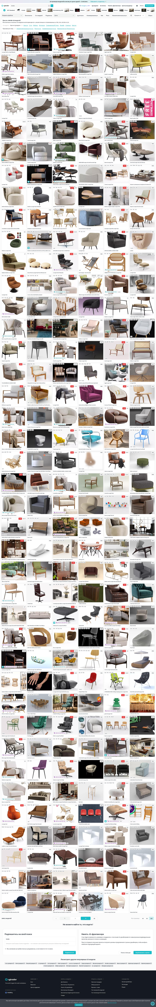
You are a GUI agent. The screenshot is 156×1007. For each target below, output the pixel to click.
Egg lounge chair (108, 52)
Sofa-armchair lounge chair (136, 802)
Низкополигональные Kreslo (25, 28)
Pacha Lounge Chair (83, 515)
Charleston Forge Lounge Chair (85, 52)
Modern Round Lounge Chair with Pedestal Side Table (13, 625)
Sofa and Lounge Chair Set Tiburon (112, 559)
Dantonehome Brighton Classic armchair (87, 405)
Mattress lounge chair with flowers (35, 669)
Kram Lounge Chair (108, 735)
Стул (30, 25)
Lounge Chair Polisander (58, 272)
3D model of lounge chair (135, 559)
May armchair (133, 625)
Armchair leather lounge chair (85, 449)
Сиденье (68, 25)
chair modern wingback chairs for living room (139, 537)
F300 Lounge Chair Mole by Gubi (59, 868)
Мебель (35, 25)
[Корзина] (137, 5)
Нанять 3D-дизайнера (66, 987)
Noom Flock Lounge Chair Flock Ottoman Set (37, 272)
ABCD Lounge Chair (83, 537)
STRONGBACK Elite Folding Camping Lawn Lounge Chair (116, 691)
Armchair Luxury (31, 757)
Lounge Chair (133, 52)
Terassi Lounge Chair (109, 184)
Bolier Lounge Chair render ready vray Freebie (139, 427)
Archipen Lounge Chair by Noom (34, 228)
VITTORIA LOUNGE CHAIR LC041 (111, 96)
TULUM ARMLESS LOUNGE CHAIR (9, 383)
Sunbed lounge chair (32, 118)
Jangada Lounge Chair (6, 140)
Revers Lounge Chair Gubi (110, 912)
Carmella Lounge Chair (58, 493)
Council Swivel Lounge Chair (85, 228)
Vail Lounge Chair (5, 96)
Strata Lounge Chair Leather (110, 780)
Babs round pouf (133, 471)
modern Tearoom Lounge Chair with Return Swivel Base (39, 471)
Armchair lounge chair (134, 515)
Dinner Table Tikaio (32, 713)
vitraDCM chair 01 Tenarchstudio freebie (87, 669)
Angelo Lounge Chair (109, 74)
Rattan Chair (30, 515)
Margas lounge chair (109, 537)
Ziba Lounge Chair (5, 581)
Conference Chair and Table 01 (85, 912)
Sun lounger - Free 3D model (85, 272)
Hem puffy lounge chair (58, 96)
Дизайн (62, 25)
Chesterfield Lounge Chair (33, 449)
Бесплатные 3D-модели (67, 990)
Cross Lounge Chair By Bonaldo (111, 669)
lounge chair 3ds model (135, 228)
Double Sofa (30, 868)
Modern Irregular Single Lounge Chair (112, 206)
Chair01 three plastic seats (84, 824)
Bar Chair (81, 802)
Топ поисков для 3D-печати (98, 992)
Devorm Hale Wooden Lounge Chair (9, 603)
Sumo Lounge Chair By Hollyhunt (60, 294)
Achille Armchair (31, 360)
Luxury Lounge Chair (6, 669)
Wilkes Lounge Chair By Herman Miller (112, 846)
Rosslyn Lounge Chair (109, 868)
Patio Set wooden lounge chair (34, 74)
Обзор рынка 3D (95, 984)
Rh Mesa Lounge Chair (6, 405)
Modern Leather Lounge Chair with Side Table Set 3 (12, 890)
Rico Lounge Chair (57, 647)
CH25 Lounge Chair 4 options (8, 74)
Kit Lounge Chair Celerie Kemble (8, 757)
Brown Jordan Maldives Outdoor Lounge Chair (11, 449)
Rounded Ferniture (83, 868)
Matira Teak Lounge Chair (7, 427)
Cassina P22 (81, 625)
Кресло (26, 25)
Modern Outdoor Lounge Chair (8, 713)
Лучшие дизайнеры (127, 981)
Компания (33, 979)
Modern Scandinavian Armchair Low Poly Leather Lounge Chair (41, 250)
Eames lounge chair (134, 140)
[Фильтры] (131, 15)
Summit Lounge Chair (109, 493)
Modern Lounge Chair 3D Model (85, 118)
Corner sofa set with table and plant (35, 294)
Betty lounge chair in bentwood (8, 735)
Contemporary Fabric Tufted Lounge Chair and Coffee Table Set (66, 890)
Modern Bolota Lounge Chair (8, 206)
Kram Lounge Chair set (109, 515)
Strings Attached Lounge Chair (59, 316)
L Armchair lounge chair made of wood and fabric (89, 757)
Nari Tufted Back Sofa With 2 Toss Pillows (36, 625)
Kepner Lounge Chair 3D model (136, 206)
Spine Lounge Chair (109, 471)
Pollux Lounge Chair (57, 118)
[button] (49, 5)
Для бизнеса (64, 982)
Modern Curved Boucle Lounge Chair (112, 802)
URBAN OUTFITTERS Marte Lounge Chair (113, 272)
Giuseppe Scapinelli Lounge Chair (112, 228)
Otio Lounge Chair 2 (109, 140)
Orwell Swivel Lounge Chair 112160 (112, 603)
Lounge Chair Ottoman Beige (110, 824)
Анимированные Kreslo (49, 28)
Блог (32, 982)
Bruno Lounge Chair (6, 802)
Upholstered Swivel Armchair (136, 780)
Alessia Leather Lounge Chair (110, 890)
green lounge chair (108, 713)
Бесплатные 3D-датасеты (67, 984)
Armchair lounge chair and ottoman (137, 162)
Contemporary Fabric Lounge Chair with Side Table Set (64, 603)
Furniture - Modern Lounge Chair (85, 427)
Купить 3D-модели (66, 979)
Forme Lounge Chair (32, 162)
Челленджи (125, 984)
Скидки (63, 995)
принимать (79, 1005)
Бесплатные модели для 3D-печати (70, 992)
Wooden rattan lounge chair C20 (60, 228)
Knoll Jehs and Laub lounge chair (137, 691)
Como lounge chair (31, 140)
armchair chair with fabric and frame (35, 846)
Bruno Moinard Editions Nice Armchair (87, 735)
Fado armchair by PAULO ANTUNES (137, 890)
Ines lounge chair (108, 360)
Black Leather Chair (134, 118)
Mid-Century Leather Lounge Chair (60, 846)
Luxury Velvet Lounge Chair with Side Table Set (63, 559)
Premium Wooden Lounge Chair (59, 338)
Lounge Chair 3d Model (83, 581)
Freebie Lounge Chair (134, 735)
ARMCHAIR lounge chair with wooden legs (87, 162)
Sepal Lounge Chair (6, 360)
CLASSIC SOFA (31, 802)
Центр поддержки (35, 987)
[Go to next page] (86, 918)
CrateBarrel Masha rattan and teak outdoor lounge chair (13, 493)
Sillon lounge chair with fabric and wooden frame (89, 294)
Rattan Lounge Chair (134, 360)
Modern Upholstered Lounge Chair (35, 184)
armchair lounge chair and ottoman (35, 96)
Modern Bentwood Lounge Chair (8, 471)
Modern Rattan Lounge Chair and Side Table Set (12, 691)
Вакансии (33, 984)
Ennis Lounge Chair (109, 294)
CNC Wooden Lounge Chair (110, 449)
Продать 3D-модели (96, 979)
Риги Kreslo (38, 28)
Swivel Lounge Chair (109, 647)
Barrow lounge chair (109, 162)
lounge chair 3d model (83, 493)
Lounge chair (4, 118)
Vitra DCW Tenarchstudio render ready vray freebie (89, 647)
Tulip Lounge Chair (83, 360)
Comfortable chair (31, 316)
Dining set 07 (81, 559)
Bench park (30, 537)
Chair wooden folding (134, 824)
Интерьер (42, 25)
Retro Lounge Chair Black (58, 735)
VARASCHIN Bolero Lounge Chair (60, 74)
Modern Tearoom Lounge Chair (34, 427)
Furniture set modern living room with (35, 338)
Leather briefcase (82, 603)
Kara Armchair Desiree (83, 713)
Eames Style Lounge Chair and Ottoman (61, 184)
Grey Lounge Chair (134, 581)
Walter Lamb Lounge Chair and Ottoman (113, 581)
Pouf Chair (132, 647)
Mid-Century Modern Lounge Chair (137, 338)
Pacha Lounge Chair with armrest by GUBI (10, 912)
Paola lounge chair (57, 757)
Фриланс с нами (95, 987)
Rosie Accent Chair (83, 890)
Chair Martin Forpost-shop (33, 780)
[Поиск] (52, 5)
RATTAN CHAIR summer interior (34, 647)
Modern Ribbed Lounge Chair (8, 162)
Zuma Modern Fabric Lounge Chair (86, 184)
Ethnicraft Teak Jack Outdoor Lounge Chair (62, 912)
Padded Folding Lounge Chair (59, 713)
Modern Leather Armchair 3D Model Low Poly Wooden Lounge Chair (42, 405)
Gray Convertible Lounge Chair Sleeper (113, 625)
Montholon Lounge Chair (110, 427)
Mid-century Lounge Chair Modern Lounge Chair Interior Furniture (15, 559)
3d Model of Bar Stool (134, 713)
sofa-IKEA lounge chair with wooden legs (36, 493)
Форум (123, 987)
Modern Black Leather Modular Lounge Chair (11, 537)
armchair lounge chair (83, 780)
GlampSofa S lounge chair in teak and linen (36, 383)
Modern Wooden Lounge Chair (34, 52)
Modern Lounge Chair (57, 162)
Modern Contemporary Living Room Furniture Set (140, 184)
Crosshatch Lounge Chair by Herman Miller (10, 228)
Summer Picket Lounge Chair (111, 405)
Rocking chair (30, 735)
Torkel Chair (30, 603)
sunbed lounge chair (32, 559)
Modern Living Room (134, 757)
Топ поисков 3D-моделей (97, 990)
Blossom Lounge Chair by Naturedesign (61, 427)
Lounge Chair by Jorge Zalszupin (8, 52)
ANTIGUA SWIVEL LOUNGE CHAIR (111, 250)
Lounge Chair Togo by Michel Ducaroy (61, 691)
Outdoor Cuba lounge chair (84, 96)
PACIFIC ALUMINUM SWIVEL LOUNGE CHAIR (62, 471)
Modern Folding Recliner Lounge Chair (61, 537)
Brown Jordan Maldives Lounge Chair (61, 515)
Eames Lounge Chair (57, 52)
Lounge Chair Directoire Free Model (137, 449)
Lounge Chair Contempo (84, 846)
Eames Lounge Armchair (135, 405)
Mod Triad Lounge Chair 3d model (34, 824)
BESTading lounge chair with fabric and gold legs (140, 493)
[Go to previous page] (65, 918)
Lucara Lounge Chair (57, 824)
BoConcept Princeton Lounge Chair (9, 338)
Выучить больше (112, 1002)
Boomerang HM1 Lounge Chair (85, 74)
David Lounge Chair (57, 360)
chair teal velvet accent (135, 603)
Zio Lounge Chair (108, 757)
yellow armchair (133, 74)
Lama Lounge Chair (109, 118)
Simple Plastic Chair (83, 691)
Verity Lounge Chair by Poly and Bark (9, 647)
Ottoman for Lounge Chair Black (59, 625)
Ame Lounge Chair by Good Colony (9, 515)
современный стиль (52, 25)
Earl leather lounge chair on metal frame (61, 250)
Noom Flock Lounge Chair (84, 140)
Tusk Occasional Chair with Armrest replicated (88, 383)
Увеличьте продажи (96, 982)
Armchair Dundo (133, 868)
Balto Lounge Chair (57, 140)
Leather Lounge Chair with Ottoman (9, 846)
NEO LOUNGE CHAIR (6, 316)
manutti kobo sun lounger (135, 669)
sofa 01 (131, 250)
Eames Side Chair (133, 912)
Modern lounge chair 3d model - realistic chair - (63, 669)
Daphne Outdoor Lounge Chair (8, 272)
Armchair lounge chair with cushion (35, 581)
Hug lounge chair (56, 449)
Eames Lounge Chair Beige (58, 780)
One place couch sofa (134, 846)
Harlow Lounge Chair (83, 338)
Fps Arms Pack (30, 691)
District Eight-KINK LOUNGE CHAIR (137, 316)
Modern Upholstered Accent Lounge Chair (62, 383)
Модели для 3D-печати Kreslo (66, 28)
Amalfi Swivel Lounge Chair (59, 206)
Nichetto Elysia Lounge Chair (110, 338)
